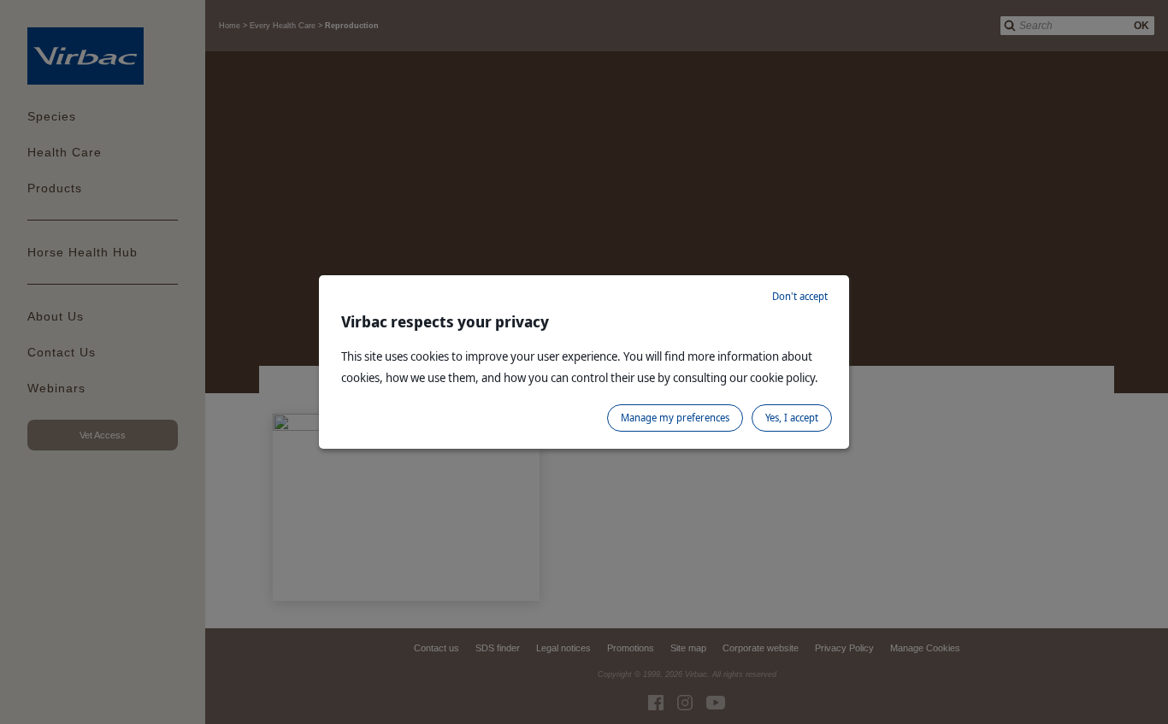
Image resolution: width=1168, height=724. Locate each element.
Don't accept (800, 296)
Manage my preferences (675, 417)
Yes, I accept (791, 417)
